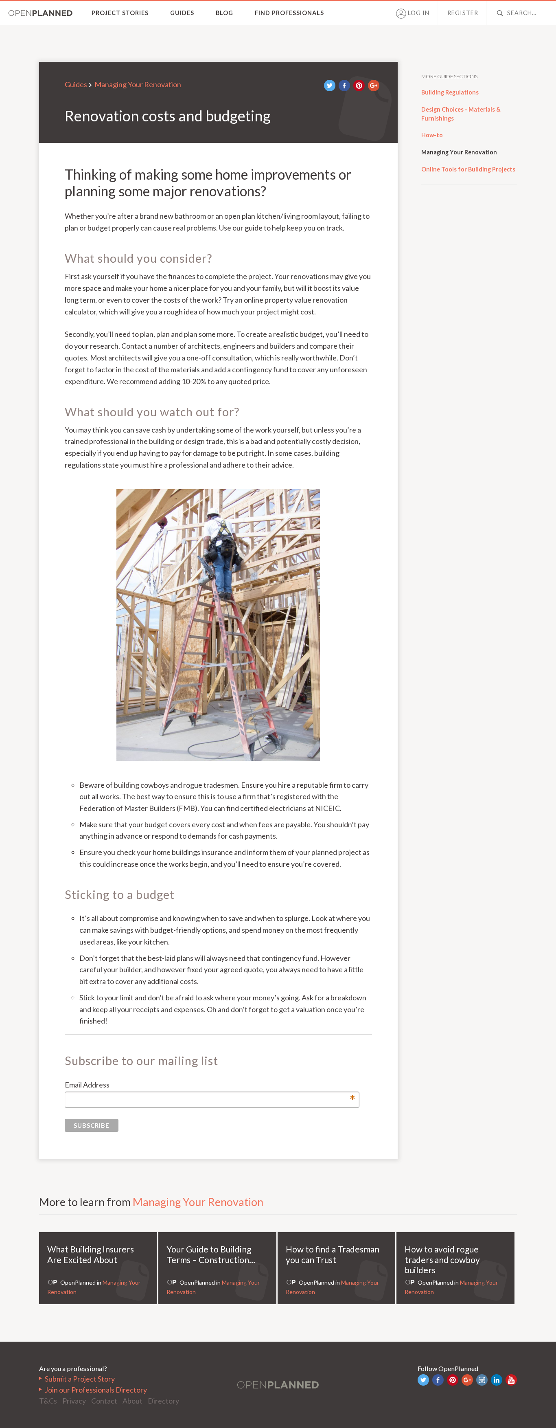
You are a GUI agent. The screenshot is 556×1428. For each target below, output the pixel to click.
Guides (182, 12)
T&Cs (48, 1400)
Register (462, 12)
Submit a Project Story (80, 1378)
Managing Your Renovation (137, 84)
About (132, 1400)
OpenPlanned (40, 13)
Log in (417, 12)
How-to (432, 135)
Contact (104, 1400)
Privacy (74, 1400)
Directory (163, 1400)
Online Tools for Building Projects (468, 169)
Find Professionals (289, 12)
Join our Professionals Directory (96, 1389)
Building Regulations (450, 92)
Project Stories (120, 12)
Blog (224, 12)
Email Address (210, 1085)
